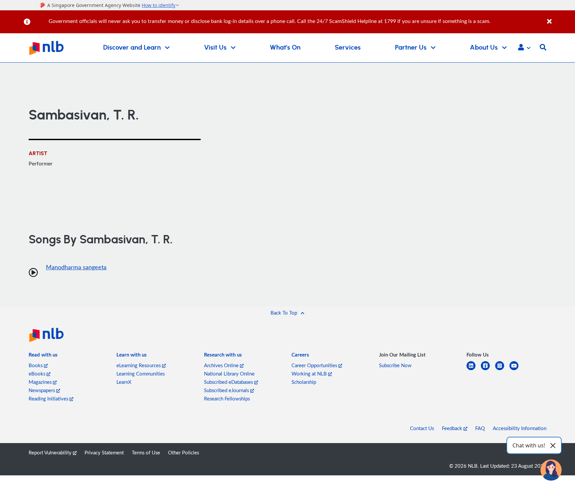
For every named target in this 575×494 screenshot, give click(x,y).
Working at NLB (309, 373)
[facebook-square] (488, 369)
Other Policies (183, 452)
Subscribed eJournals (227, 390)
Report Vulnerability (51, 452)
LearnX (123, 381)
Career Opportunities (314, 365)
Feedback (453, 428)
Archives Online (222, 365)
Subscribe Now (395, 365)
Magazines (41, 381)
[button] (524, 48)
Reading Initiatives (49, 398)
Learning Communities (140, 373)
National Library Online (229, 373)
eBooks (38, 373)
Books (36, 365)
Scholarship (303, 381)
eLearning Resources (139, 365)
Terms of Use (146, 452)
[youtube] (516, 369)
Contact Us (422, 428)
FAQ (480, 428)
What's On (285, 47)
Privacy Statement (104, 452)
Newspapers (42, 390)
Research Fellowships (227, 398)
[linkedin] (474, 369)
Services (348, 47)
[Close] (560, 17)
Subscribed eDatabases (229, 381)
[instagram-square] (502, 369)
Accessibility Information (519, 428)
